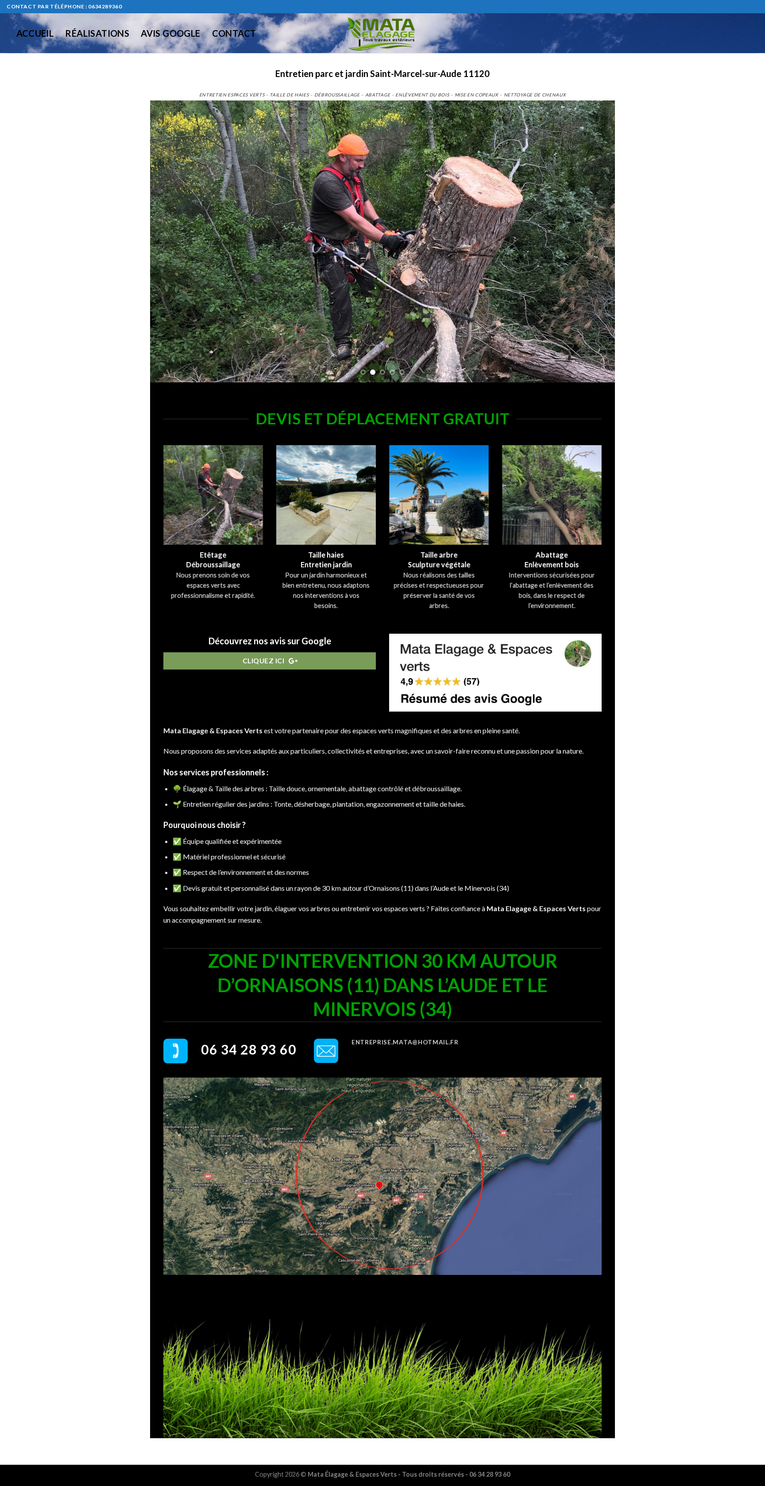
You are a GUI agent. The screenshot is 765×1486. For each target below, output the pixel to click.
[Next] (595, 241)
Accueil (35, 33)
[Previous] (170, 241)
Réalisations (97, 33)
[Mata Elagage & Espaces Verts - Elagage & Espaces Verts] (382, 33)
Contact (234, 33)
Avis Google (170, 33)
